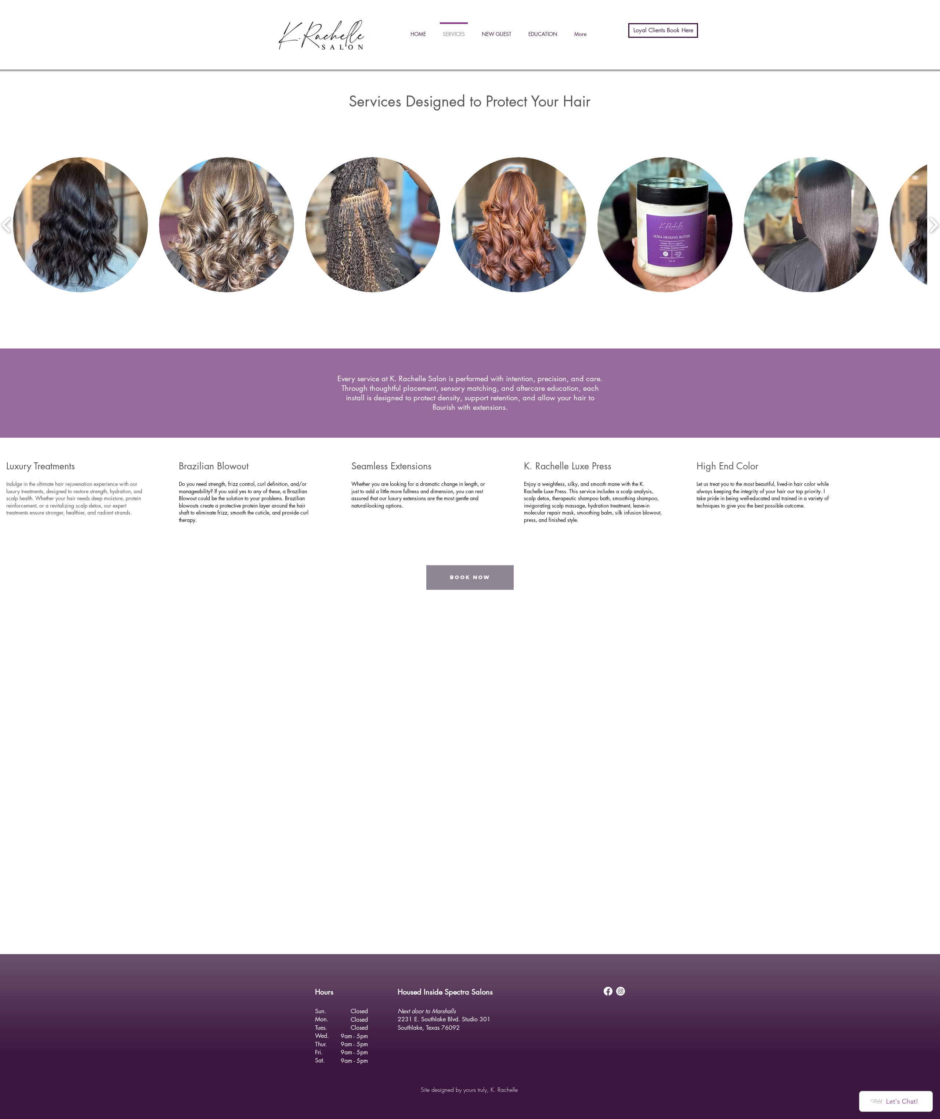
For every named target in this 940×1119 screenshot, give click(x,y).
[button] (80, 224)
